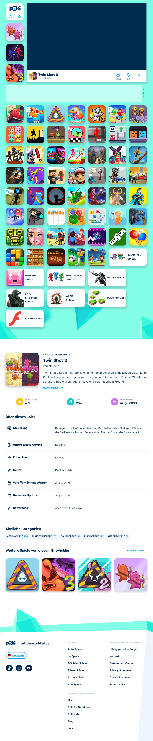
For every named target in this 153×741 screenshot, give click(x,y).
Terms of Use (118, 684)
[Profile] (10, 16)
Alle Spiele (74, 684)
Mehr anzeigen (51, 387)
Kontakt (114, 656)
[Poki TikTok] (9, 668)
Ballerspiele (70, 536)
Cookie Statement (120, 677)
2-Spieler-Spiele (77, 663)
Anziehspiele (76, 677)
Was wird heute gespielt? (19, 16)
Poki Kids (73, 714)
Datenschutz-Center (122, 663)
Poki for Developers (80, 707)
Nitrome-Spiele (117, 536)
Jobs (71, 728)
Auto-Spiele (75, 649)
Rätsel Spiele (76, 670)
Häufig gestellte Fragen (124, 649)
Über (71, 700)
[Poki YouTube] (28, 668)
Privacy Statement (121, 670)
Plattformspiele (44, 536)
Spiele (46, 355)
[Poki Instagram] (19, 668)
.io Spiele (73, 656)
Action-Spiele (17, 536)
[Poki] (15, 8)
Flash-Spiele (62, 355)
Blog (70, 721)
